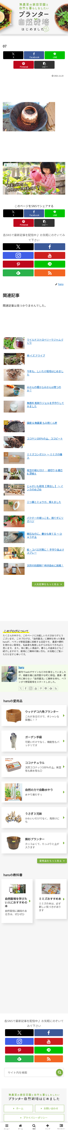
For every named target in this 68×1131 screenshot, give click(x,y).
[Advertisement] (34, 89)
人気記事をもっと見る (46, 584)
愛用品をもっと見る (50, 860)
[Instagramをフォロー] (18, 255)
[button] (44, 65)
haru (21, 667)
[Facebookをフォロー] (49, 246)
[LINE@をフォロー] (49, 264)
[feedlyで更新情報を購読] (18, 272)
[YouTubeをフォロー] (49, 255)
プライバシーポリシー (35, 1117)
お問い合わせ (51, 1108)
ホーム (19, 1108)
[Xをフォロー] (18, 246)
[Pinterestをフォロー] (18, 264)
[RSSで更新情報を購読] (49, 272)
